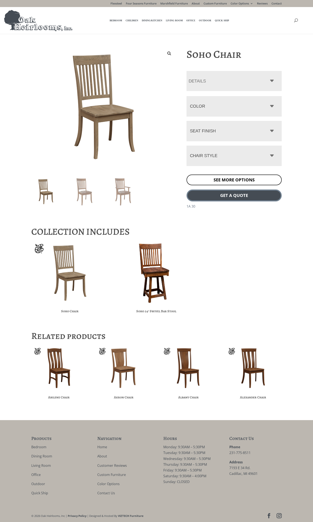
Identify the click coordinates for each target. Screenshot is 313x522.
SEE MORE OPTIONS (234, 180)
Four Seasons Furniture (141, 3)
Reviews (262, 3)
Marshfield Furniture (174, 3)
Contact (276, 3)
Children (132, 20)
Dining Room (41, 456)
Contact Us (106, 493)
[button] (169, 53)
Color (197, 106)
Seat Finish (203, 131)
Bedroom (116, 20)
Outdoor (205, 20)
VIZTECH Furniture (131, 516)
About (196, 3)
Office (190, 20)
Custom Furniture (215, 3)
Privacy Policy (77, 516)
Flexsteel (116, 3)
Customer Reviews (112, 465)
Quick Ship (222, 20)
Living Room (174, 20)
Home (102, 447)
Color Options (240, 3)
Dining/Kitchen (152, 20)
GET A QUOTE (234, 195)
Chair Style (203, 155)
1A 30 (191, 206)
